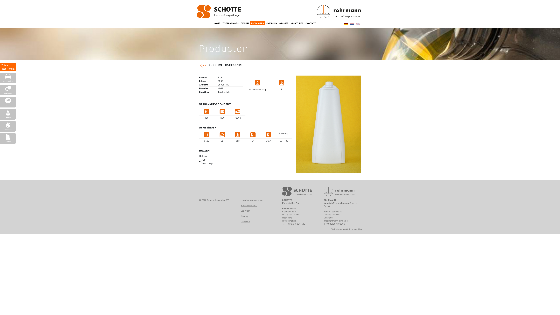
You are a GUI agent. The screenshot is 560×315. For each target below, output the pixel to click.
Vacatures (297, 23)
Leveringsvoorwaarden (251, 200)
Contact (311, 23)
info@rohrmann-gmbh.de (336, 220)
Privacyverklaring (249, 205)
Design (245, 23)
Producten (257, 23)
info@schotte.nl (289, 220)
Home (217, 23)
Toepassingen (230, 23)
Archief (283, 23)
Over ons (271, 23)
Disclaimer (245, 221)
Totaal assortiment (8, 67)
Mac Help (358, 229)
